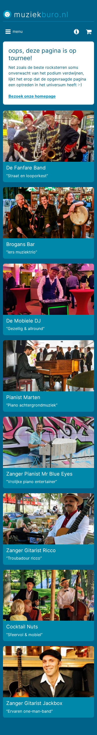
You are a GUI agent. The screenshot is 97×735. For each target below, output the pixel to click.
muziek (41, 14)
